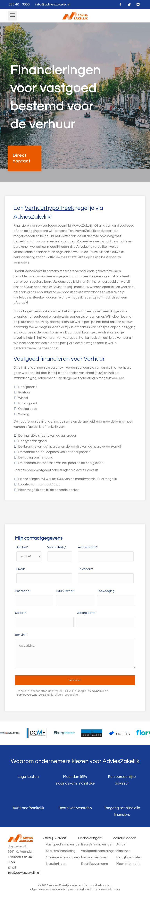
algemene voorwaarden (47, 889)
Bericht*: (21, 634)
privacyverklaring (80, 889)
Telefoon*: (85, 569)
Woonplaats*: (86, 612)
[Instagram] (138, 4)
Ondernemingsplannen (63, 857)
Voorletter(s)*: (57, 547)
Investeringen (56, 864)
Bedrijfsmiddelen (129, 857)
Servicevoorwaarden (30, 694)
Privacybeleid (95, 691)
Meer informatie (128, 864)
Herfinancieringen (94, 857)
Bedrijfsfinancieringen (97, 844)
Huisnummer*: (65, 590)
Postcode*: (23, 590)
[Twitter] (129, 4)
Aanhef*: (22, 547)
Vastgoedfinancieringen (63, 844)
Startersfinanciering (61, 851)
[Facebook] (120, 4)
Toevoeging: (106, 590)
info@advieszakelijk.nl (52, 4)
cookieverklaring (108, 889)
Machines (123, 851)
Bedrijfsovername (94, 864)
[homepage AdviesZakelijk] (75, 15)
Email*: (21, 569)
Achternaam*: (88, 547)
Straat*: (20, 612)
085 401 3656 (19, 4)
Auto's (121, 844)
